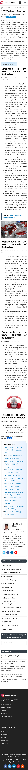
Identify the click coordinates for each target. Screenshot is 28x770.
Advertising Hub (8, 583)
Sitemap (3, 710)
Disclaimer (4, 737)
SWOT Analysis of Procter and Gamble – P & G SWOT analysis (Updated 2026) (14, 472)
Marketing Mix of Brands (12, 611)
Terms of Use (4, 743)
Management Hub (9, 576)
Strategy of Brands (10, 618)
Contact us (4, 713)
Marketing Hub (8, 565)
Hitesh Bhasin (17, 525)
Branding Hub (7, 587)
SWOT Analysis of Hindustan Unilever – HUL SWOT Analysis (14, 464)
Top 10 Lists (8, 629)
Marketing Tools (9, 604)
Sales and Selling (9, 598)
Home (2, 7)
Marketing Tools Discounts (12, 569)
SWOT (10, 438)
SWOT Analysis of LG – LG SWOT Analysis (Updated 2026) (13, 450)
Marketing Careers (10, 601)
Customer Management (12, 625)
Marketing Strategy (9, 580)
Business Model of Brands (12, 607)
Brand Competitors (10, 614)
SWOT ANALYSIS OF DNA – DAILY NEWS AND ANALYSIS (14, 500)
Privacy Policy (5, 731)
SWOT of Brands (10, 7)
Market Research (8, 591)
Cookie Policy (4, 734)
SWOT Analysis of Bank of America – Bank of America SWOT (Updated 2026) (14, 492)
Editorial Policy (5, 740)
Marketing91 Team (6, 707)
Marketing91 (7, 2)
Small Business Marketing (11, 594)
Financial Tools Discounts (11, 573)
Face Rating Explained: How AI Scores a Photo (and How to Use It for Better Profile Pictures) (13, 668)
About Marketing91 (6, 704)
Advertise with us (6, 716)
